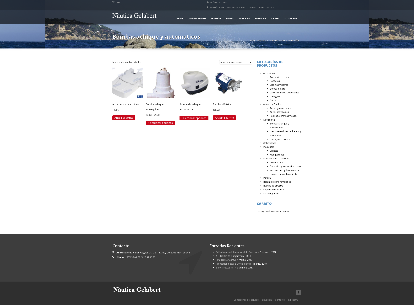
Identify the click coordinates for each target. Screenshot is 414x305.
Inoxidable (268, 146)
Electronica (262, 40)
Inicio (179, 18)
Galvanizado (269, 142)
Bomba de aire (277, 88)
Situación (290, 18)
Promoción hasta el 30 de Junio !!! (233, 263)
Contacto (280, 299)
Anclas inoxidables (279, 111)
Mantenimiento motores (276, 158)
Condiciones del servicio (246, 299)
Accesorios (269, 73)
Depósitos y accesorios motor (286, 166)
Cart (117, 2)
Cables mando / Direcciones (284, 92)
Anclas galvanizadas (280, 108)
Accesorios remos (279, 77)
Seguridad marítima (273, 189)
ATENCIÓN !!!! (223, 255)
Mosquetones (277, 154)
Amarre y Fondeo (272, 104)
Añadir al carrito (123, 117)
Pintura (267, 177)
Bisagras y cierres (279, 84)
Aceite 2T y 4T (277, 162)
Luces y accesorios (280, 139)
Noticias (260, 18)
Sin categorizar (271, 193)
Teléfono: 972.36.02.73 (219, 2)
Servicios (244, 18)
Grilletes (274, 150)
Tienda (275, 18)
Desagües (275, 96)
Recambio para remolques (277, 181)
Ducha (273, 100)
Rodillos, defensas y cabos (284, 115)
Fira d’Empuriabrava (226, 259)
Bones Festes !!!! (224, 267)
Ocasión (216, 18)
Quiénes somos (197, 18)
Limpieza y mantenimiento (284, 174)
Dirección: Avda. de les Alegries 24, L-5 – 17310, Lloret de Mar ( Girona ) (241, 7)
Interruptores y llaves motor (284, 170)
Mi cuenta (293, 299)
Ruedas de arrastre (273, 185)
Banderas (275, 80)
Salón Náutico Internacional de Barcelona (237, 252)
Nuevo (230, 18)
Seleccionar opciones (160, 123)
